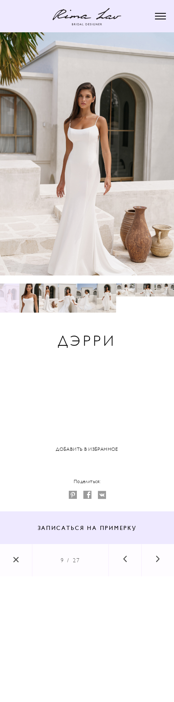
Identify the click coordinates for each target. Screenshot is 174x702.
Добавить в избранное (87, 449)
